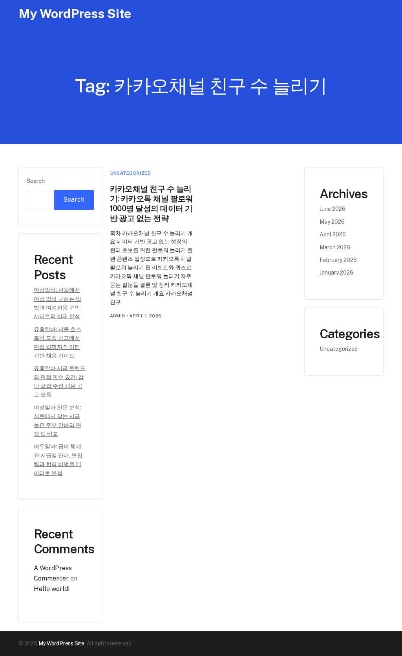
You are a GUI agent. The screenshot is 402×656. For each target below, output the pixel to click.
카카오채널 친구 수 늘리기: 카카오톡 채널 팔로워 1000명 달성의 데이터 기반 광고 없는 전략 (151, 203)
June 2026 (332, 209)
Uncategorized (130, 173)
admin (117, 315)
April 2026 (333, 234)
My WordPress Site (74, 13)
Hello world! (52, 589)
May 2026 (332, 222)
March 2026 (335, 247)
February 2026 (338, 260)
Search (36, 181)
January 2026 (336, 272)
